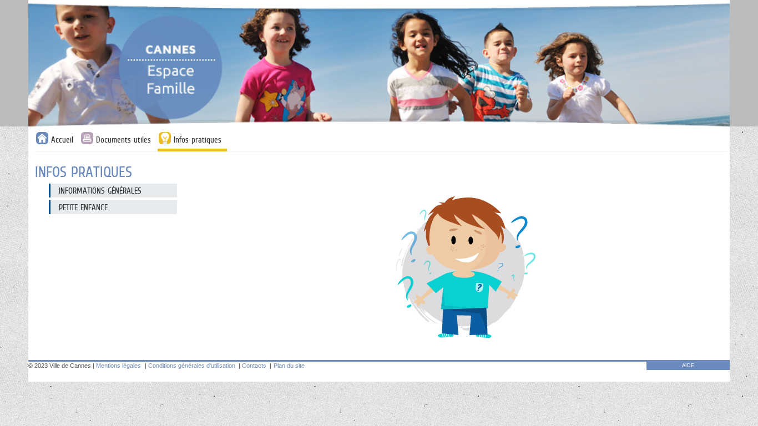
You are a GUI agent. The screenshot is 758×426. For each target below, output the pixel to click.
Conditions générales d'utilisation (191, 365)
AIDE (688, 365)
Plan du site (289, 365)
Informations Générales (100, 190)
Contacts (254, 365)
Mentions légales (118, 365)
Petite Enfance (83, 207)
